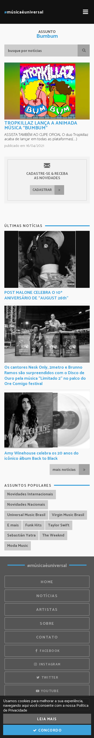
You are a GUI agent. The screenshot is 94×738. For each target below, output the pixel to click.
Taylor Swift (58, 525)
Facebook (49, 651)
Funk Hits (33, 525)
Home (47, 582)
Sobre (47, 623)
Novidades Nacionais (26, 504)
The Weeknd (53, 535)
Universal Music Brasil (26, 515)
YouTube (49, 691)
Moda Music (17, 545)
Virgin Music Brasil (68, 515)
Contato (47, 637)
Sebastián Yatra (21, 535)
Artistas (47, 609)
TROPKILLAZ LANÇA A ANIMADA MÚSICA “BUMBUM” (40, 125)
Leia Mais (47, 719)
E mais (13, 525)
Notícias (47, 596)
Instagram (49, 664)
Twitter (49, 677)
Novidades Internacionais (30, 494)
